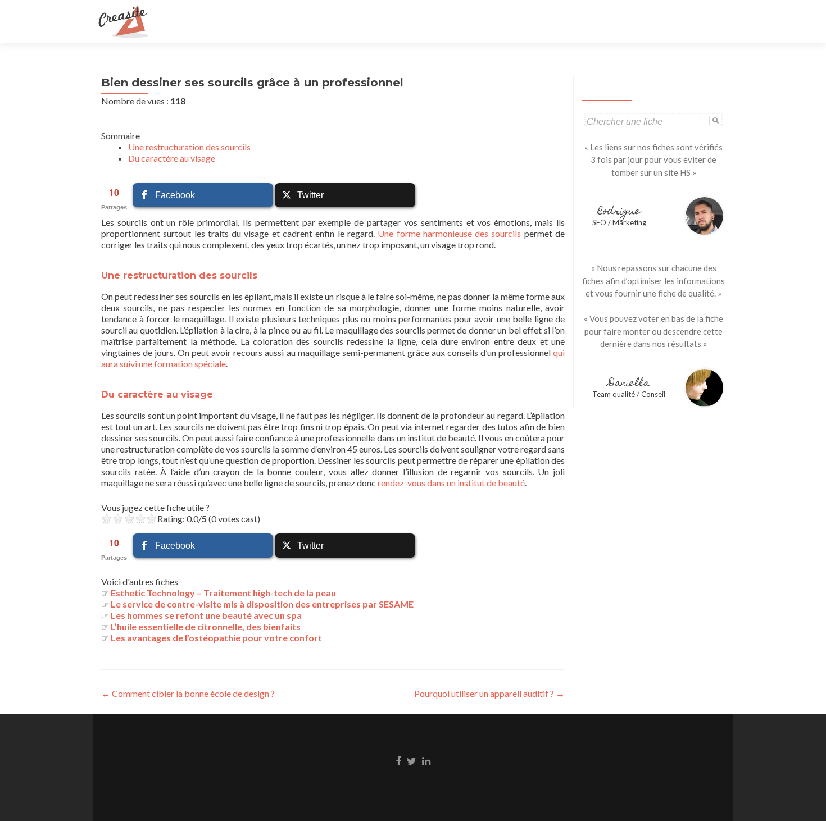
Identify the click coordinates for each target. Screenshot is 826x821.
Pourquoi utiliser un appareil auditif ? (489, 693)
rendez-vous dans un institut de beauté (451, 482)
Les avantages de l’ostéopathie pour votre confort (216, 637)
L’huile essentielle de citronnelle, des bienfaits (206, 626)
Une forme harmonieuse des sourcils (449, 233)
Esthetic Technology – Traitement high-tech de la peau (223, 592)
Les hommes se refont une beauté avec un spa (206, 615)
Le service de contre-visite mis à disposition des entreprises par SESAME (262, 604)
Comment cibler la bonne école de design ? (188, 693)
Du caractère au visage (171, 158)
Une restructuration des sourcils (189, 147)
